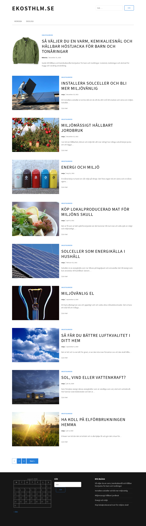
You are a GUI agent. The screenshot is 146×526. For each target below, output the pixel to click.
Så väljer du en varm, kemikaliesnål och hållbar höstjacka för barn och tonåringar (87, 46)
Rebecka (44, 58)
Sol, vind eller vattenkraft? (93, 377)
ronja (63, 94)
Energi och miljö (80, 167)
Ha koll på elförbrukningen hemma (93, 422)
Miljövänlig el (77, 293)
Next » (32, 461)
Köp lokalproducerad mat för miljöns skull (95, 212)
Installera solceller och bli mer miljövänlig (94, 85)
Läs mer (64, 108)
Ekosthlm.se (33, 8)
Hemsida (18, 21)
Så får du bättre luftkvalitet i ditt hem (95, 338)
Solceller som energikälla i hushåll (93, 254)
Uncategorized (47, 35)
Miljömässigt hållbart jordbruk (87, 128)
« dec (16, 511)
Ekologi (30, 21)
